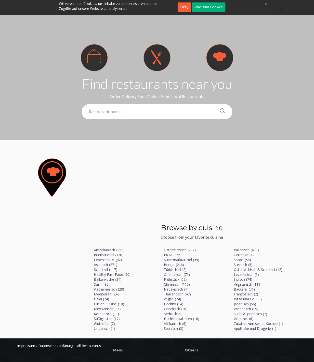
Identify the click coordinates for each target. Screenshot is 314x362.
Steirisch (243, 264)
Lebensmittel (108, 259)
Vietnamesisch (109, 289)
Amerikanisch (109, 250)
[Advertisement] (192, 184)
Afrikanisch (175, 323)
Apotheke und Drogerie (255, 328)
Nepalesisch (176, 289)
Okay (184, 7)
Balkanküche (107, 279)
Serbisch (173, 313)
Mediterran (106, 294)
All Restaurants (89, 345)
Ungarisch (104, 328)
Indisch (243, 279)
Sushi (102, 284)
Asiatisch (105, 264)
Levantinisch (246, 274)
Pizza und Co (248, 299)
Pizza (173, 254)
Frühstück (175, 279)
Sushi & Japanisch (250, 313)
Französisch (246, 294)
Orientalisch (177, 274)
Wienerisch (246, 308)
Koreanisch (106, 313)
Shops (242, 259)
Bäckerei (244, 289)
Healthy (173, 304)
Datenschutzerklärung (55, 345)
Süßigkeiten (107, 318)
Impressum (26, 345)
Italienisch (246, 250)
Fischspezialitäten (181, 318)
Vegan (172, 299)
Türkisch (175, 269)
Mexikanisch (107, 308)
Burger (174, 264)
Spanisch (173, 328)
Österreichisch (180, 250)
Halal (101, 299)
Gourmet (243, 318)
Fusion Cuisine (109, 304)
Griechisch (175, 308)
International (108, 254)
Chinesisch (177, 284)
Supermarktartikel (181, 259)
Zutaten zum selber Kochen (258, 323)
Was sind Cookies (209, 7)
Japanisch (245, 304)
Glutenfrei (104, 323)
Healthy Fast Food (112, 274)
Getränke (245, 254)
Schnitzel (105, 269)
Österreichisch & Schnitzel (258, 269)
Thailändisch (177, 294)
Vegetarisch (248, 284)
